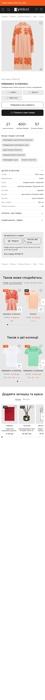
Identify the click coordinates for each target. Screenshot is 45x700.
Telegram (15, 241)
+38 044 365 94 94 (32, 240)
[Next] (43, 302)
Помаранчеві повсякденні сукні (16, 145)
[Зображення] (41, 69)
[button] (7, 324)
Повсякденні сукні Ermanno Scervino (17, 140)
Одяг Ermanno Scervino (12, 150)
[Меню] (3, 9)
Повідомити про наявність (22, 105)
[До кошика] (19, 309)
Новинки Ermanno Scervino (14, 155)
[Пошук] (8, 9)
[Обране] (36, 9)
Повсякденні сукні (10, 160)
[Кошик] (41, 9)
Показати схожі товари (24, 112)
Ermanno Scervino (15, 83)
